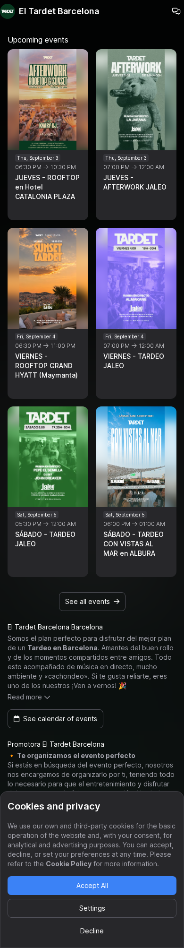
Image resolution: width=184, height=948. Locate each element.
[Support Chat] (176, 11)
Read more (25, 697)
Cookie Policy (69, 864)
